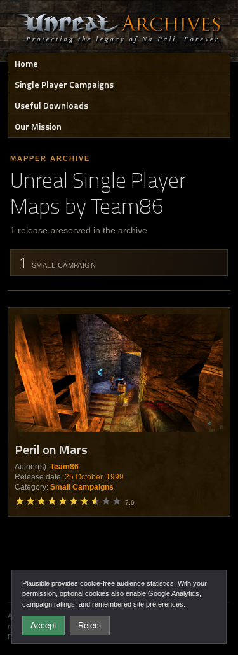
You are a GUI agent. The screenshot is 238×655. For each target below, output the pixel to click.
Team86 (64, 466)
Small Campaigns (82, 487)
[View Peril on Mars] (119, 373)
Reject (90, 625)
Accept (43, 625)
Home (26, 63)
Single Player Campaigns (64, 84)
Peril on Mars (51, 449)
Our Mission (38, 126)
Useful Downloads (51, 105)
